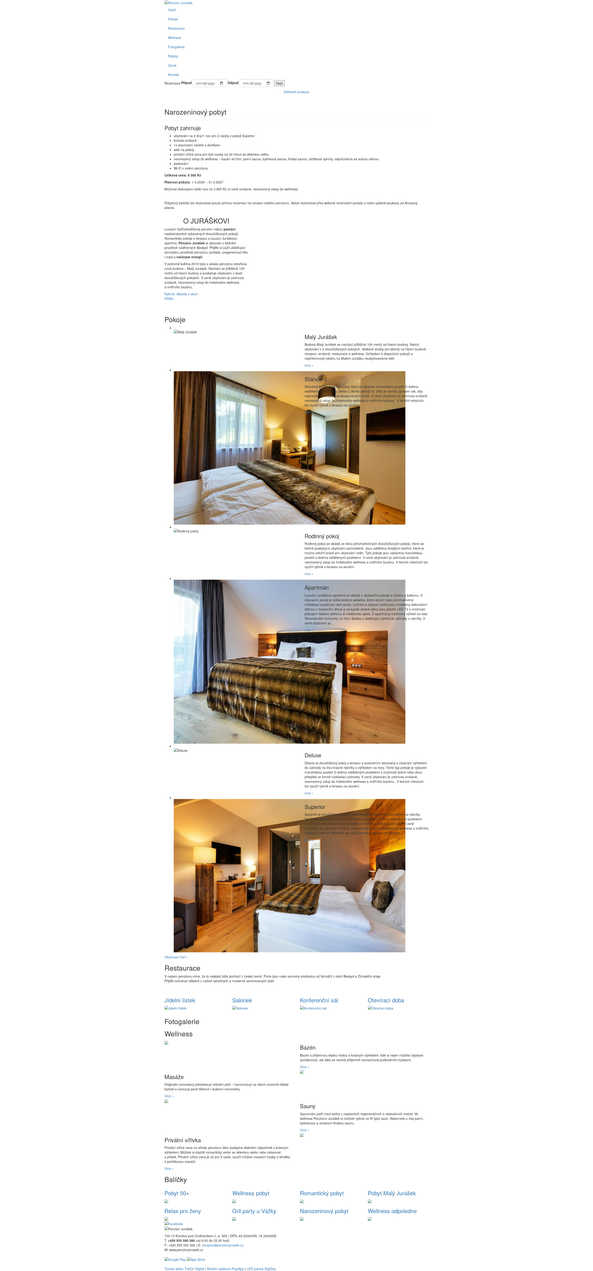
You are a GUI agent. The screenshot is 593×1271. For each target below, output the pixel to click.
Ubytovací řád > (176, 957)
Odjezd (233, 82)
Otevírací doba (386, 1000)
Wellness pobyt (250, 1193)
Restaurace (176, 28)
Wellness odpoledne (392, 1211)
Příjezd (186, 82)
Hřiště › (169, 298)
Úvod (172, 9)
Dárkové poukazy (296, 91)
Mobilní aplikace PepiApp (225, 1268)
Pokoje (173, 19)
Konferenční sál (319, 1000)
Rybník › (170, 294)
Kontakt (173, 74)
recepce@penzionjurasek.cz (222, 1245)
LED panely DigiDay (261, 1268)
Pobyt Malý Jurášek (392, 1193)
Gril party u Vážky (254, 1211)
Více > (304, 1066)
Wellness (174, 37)
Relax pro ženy (182, 1211)
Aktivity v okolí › (188, 294)
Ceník (172, 65)
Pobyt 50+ (176, 1193)
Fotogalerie (176, 46)
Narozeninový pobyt (324, 1211)
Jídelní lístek (179, 1000)
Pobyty (173, 56)
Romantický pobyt (322, 1193)
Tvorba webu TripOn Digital (184, 1268)
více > (309, 365)
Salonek (242, 1000)
